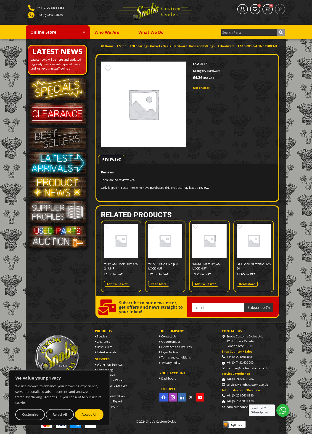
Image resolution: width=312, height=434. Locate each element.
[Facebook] (163, 397)
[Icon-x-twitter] (191, 397)
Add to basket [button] (117, 284)
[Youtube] (200, 397)
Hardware (213, 71)
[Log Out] (280, 9)
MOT (99, 391)
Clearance (103, 342)
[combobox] (249, 32)
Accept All (89, 414)
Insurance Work (107, 406)
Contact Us (168, 336)
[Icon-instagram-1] (173, 397)
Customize (30, 414)
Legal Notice (169, 352)
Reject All (60, 414)
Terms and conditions (176, 357)
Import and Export (109, 401)
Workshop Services (109, 364)
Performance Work (109, 380)
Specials (102, 336)
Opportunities (170, 342)
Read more (159, 284)
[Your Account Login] (242, 9)
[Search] (281, 32)
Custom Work (106, 375)
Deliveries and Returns (176, 347)
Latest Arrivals (106, 352)
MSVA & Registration (110, 396)
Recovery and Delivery (111, 385)
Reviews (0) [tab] (111, 159)
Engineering (104, 370)
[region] (59, 397)
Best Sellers (104, 347)
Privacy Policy (170, 363)
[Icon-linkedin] (182, 397)
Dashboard (168, 378)
